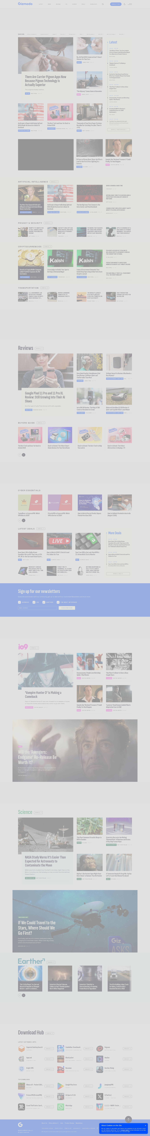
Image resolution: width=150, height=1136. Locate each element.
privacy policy (125, 1130)
